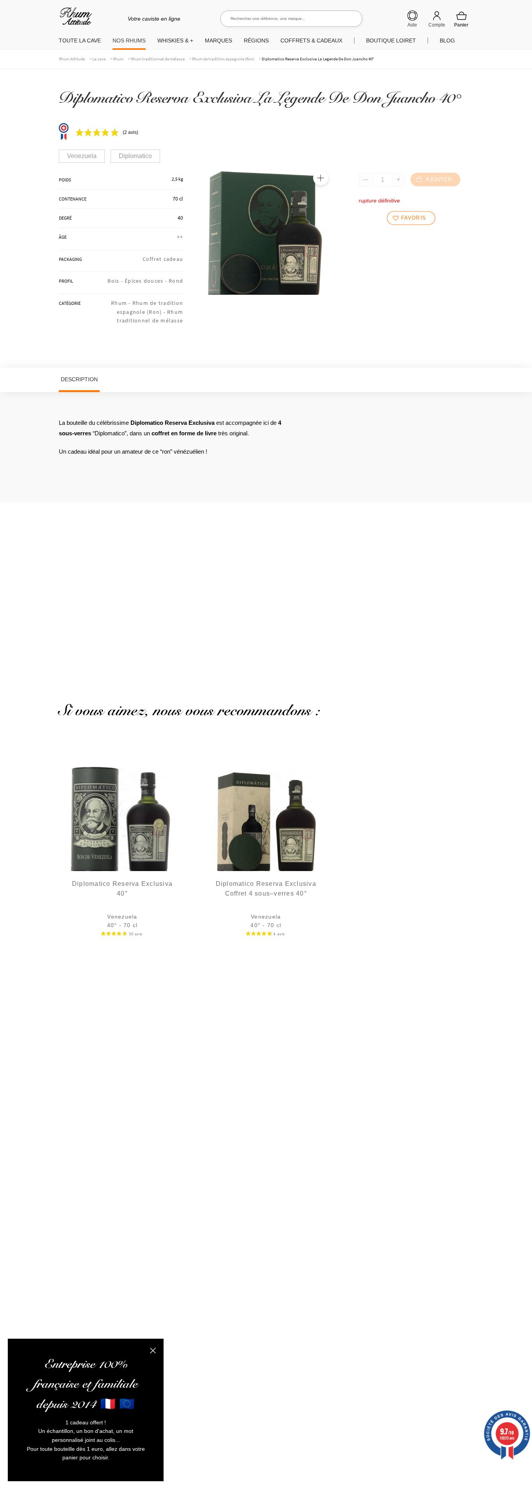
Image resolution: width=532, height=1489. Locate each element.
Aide (412, 25)
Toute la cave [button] (80, 40)
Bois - (116, 280)
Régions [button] (256, 40)
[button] (320, 178)
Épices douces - (147, 280)
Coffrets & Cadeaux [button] (311, 40)
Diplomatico (135, 156)
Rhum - (121, 302)
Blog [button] (447, 40)
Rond (176, 280)
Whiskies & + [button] (175, 40)
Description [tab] (79, 379)
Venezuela (82, 156)
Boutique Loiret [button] (391, 40)
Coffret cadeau (163, 258)
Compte (436, 25)
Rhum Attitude (74, 19)
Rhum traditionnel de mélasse (158, 59)
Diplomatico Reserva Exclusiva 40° (122, 888)
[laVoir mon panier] (461, 19)
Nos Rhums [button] (129, 40)
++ (180, 236)
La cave (99, 59)
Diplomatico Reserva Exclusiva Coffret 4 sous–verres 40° (266, 888)
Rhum (118, 59)
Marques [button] (218, 40)
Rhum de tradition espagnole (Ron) (223, 59)
